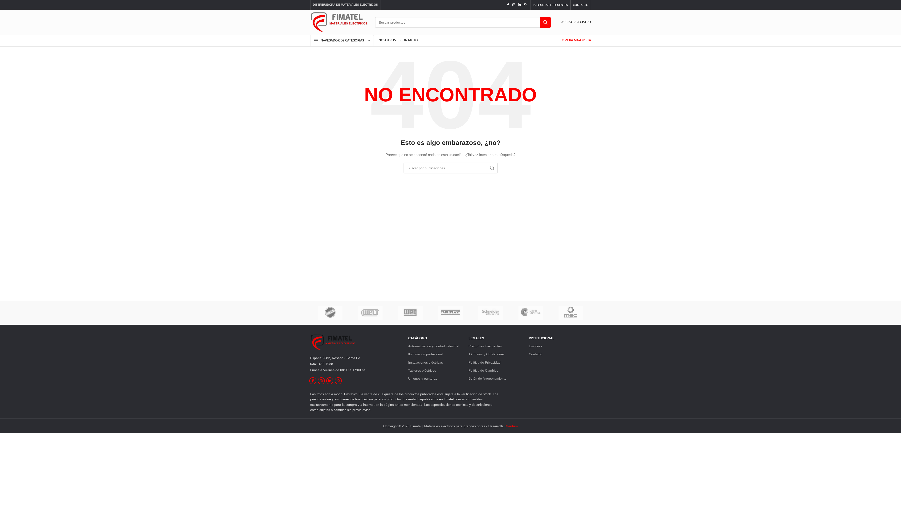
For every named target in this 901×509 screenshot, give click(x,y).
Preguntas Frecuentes (485, 346)
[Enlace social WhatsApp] (525, 5)
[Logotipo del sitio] (339, 22)
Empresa (535, 346)
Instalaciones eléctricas (425, 362)
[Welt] (370, 313)
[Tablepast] (450, 313)
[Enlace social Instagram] (514, 5)
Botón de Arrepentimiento (487, 378)
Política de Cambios (483, 370)
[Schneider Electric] (491, 313)
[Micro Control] (531, 313)
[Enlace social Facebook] (508, 5)
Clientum (511, 426)
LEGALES (476, 338)
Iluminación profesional (425, 354)
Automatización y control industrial (433, 346)
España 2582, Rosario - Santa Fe (335, 358)
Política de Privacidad (485, 362)
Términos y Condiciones (487, 354)
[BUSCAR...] (545, 22)
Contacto (535, 354)
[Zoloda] (330, 313)
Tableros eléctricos (422, 370)
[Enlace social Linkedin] (519, 5)
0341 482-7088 (321, 364)
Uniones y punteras (422, 378)
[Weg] (410, 313)
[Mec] (571, 313)
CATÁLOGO (417, 338)
